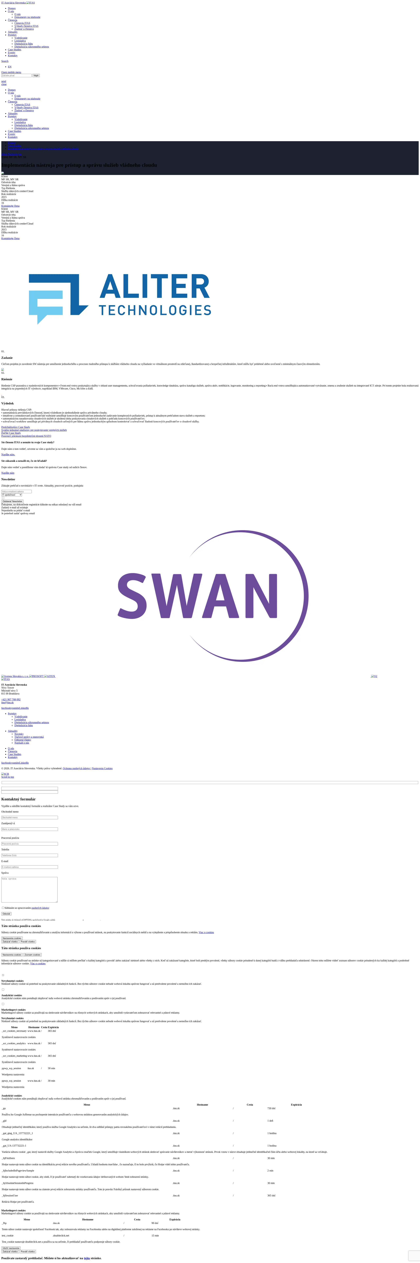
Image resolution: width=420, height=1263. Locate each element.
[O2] (374, 676)
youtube (15, 708)
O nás (11, 11)
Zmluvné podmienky (92, 920)
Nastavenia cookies (12, 955)
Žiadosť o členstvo (24, 29)
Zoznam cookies (32, 955)
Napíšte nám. (8, 454)
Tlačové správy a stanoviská (29, 736)
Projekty (12, 34)
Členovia (12, 20)
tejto (87, 1258)
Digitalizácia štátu (23, 43)
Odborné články (22, 739)
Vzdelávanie (20, 37)
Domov (12, 8)
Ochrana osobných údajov (77, 768)
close (4, 84)
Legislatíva (20, 40)
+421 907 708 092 (11, 699)
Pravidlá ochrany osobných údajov (69, 920)
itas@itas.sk (7, 702)
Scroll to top (7, 776)
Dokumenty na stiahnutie (27, 17)
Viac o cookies (206, 932)
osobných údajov (40, 908)
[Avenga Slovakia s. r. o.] (15, 676)
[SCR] (5, 774)
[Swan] (213, 676)
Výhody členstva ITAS (26, 26)
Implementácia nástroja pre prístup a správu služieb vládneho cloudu (43, 148)
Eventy (11, 52)
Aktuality (13, 32)
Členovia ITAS (22, 23)
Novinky (19, 734)
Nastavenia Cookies (102, 768)
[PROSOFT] (36, 676)
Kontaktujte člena (10, 205)
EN (9, 66)
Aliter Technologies (11, 154)
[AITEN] (50, 676)
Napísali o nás (21, 742)
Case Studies (14, 49)
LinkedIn (24, 708)
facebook (6, 708)
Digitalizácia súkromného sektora (31, 46)
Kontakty (13, 55)
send (3, 81)
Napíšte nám (7, 472)
